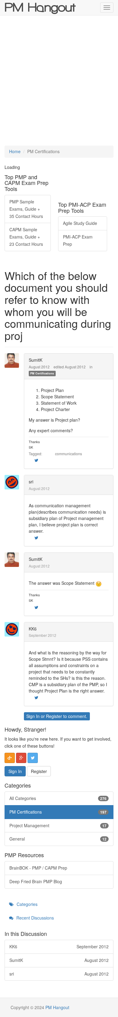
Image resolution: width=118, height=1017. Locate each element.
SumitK (35, 360)
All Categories (58, 798)
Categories (26, 904)
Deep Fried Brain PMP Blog (35, 881)
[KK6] (14, 629)
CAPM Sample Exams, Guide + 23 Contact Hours (26, 236)
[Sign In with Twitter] (33, 758)
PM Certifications (42, 373)
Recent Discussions (34, 918)
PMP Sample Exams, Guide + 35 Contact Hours (26, 209)
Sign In (33, 716)
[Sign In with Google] (21, 758)
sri (31, 482)
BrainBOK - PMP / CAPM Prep (38, 868)
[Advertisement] (59, 80)
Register (54, 716)
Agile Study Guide (80, 223)
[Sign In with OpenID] (10, 758)
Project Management (58, 825)
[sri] (14, 482)
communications (68, 453)
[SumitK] (14, 360)
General (58, 839)
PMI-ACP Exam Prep (78, 240)
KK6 (33, 629)
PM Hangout (57, 1007)
